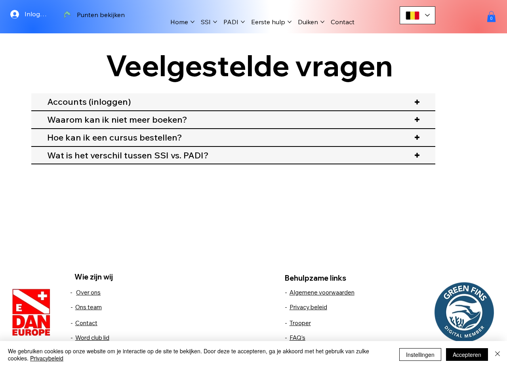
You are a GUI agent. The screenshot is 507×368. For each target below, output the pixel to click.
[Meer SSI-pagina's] (215, 22)
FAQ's (297, 337)
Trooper (300, 323)
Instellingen (420, 354)
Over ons (88, 292)
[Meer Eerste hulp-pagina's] (290, 22)
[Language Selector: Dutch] (417, 15)
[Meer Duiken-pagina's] (322, 22)
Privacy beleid (308, 307)
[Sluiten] (497, 354)
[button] (491, 16)
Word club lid (92, 337)
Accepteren (467, 354)
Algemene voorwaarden (322, 292)
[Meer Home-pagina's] (192, 22)
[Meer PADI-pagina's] (243, 22)
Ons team (88, 307)
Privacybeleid (46, 358)
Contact (86, 323)
